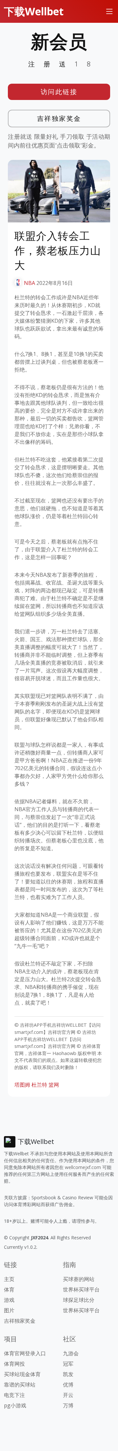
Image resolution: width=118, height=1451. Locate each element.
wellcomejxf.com (83, 1167)
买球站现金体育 (22, 1374)
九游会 (71, 1353)
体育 (9, 1289)
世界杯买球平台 (81, 1289)
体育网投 (14, 1363)
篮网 (54, 1084)
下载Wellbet (34, 11)
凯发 (68, 1374)
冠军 (68, 1363)
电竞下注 (14, 1395)
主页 (9, 1279)
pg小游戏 (15, 1405)
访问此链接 (59, 91)
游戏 (9, 1299)
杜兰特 (39, 1084)
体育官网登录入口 (25, 1353)
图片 (9, 1310)
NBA (29, 283)
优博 (68, 1384)
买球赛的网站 (78, 1279)
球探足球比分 (78, 1299)
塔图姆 (22, 1084)
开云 (68, 1395)
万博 (68, 1405)
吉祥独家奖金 (59, 118)
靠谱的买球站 (19, 1384)
